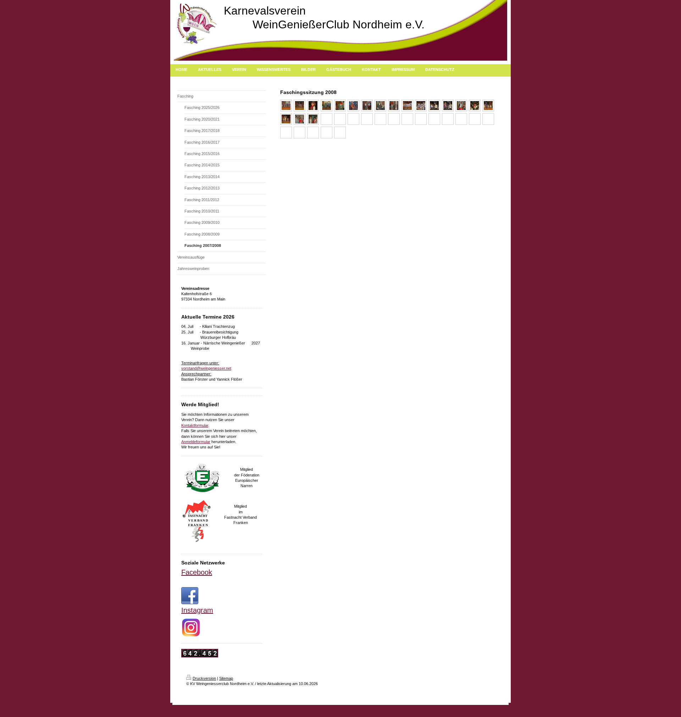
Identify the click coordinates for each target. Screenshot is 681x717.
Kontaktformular (194, 425)
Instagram (197, 610)
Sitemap (226, 678)
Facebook (196, 572)
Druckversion (204, 678)
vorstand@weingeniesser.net (206, 368)
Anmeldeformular (195, 442)
